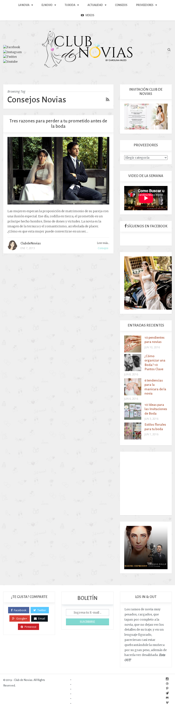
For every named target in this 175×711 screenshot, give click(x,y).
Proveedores (144, 5)
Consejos (121, 5)
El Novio (47, 5)
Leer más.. (103, 243)
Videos (89, 15)
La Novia (23, 5)
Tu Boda (70, 5)
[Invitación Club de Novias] (146, 116)
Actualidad (95, 5)
